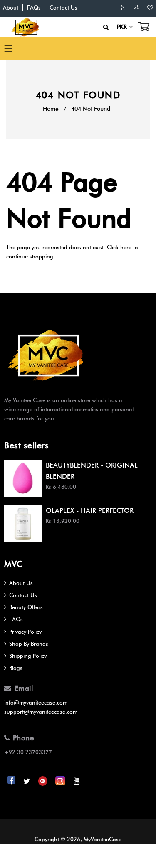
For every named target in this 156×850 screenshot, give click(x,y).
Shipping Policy (28, 655)
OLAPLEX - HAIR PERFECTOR (90, 511)
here (125, 247)
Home (51, 108)
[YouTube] (77, 781)
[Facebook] (12, 781)
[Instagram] (61, 781)
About (10, 7)
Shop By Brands (28, 643)
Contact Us (63, 7)
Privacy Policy (25, 631)
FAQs (34, 7)
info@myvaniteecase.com (35, 702)
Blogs (15, 668)
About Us (21, 583)
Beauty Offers (26, 607)
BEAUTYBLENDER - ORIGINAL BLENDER (92, 470)
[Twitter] (27, 781)
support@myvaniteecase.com (40, 711)
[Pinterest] (43, 781)
